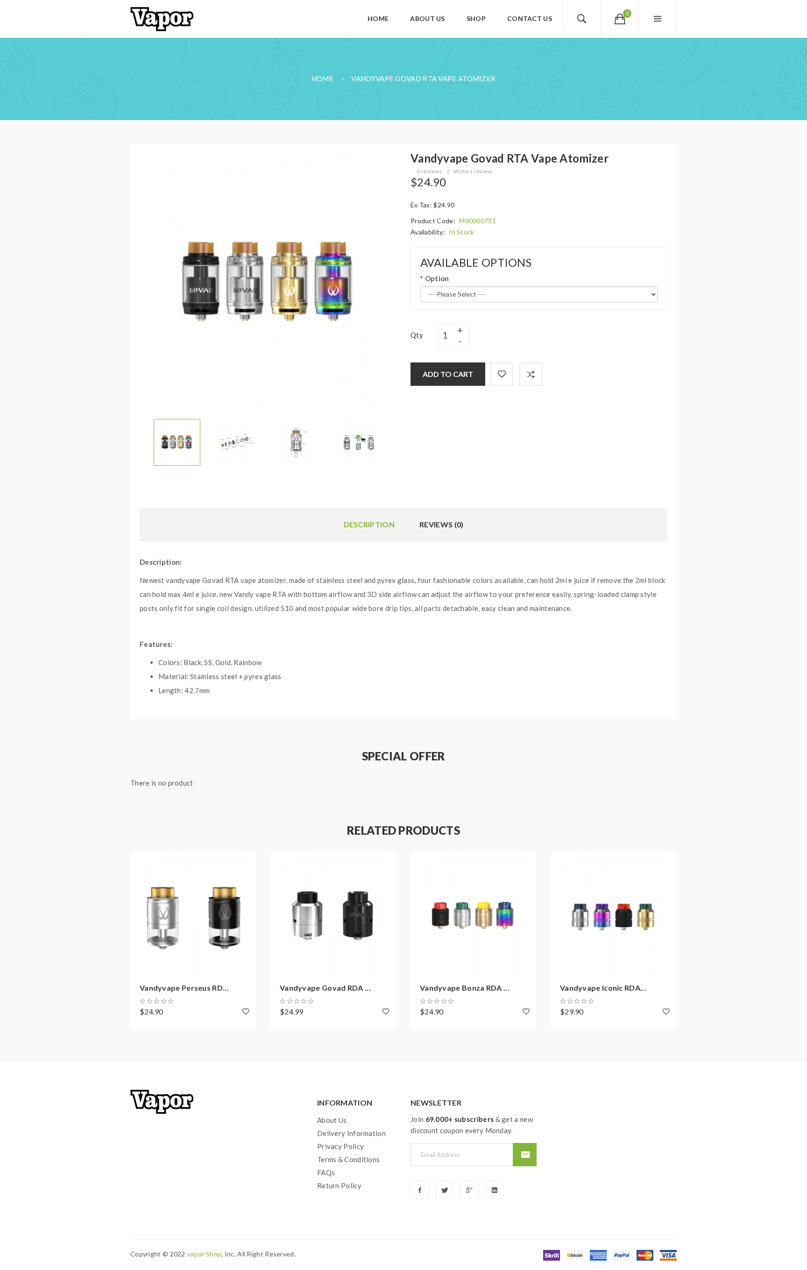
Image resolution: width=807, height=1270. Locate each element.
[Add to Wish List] (501, 374)
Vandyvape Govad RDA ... (325, 987)
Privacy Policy (340, 1146)
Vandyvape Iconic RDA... (603, 987)
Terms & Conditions (348, 1159)
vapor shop (204, 1254)
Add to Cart (448, 373)
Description (369, 524)
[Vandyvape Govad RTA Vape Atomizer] (177, 441)
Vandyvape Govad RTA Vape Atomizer (423, 78)
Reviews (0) (441, 524)
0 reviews (429, 171)
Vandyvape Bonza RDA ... (465, 987)
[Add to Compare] (531, 374)
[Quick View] (142, 914)
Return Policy (339, 1185)
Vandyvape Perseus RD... (184, 987)
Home (322, 78)
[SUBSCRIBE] (525, 1154)
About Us (332, 1120)
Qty (417, 335)
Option (437, 278)
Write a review (472, 171)
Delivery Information (351, 1133)
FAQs (326, 1172)
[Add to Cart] (142, 863)
